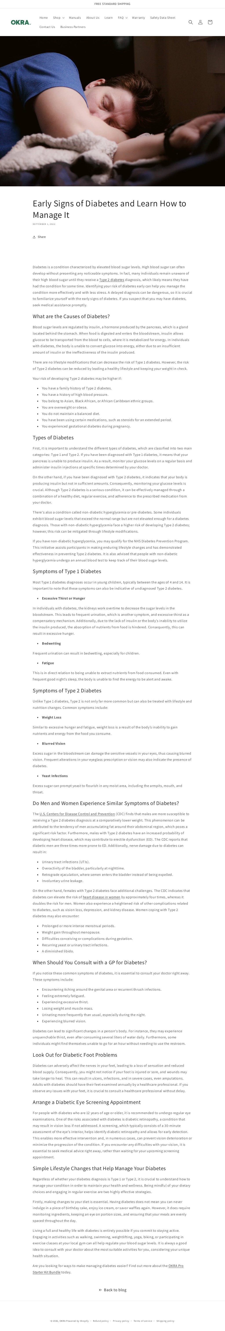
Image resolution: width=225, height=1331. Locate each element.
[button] (58, 17)
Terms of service (143, 1320)
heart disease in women (101, 897)
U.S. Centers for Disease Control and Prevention (77, 814)
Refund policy (101, 1320)
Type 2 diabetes (111, 279)
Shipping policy (165, 1320)
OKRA (63, 1320)
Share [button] (42, 237)
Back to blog (115, 1289)
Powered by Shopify (77, 1320)
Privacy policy (121, 1320)
